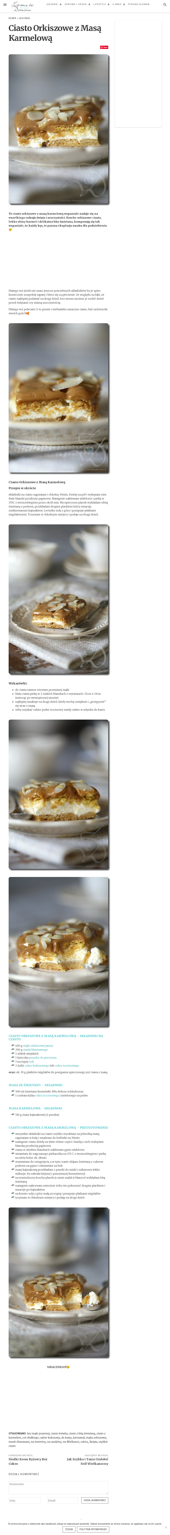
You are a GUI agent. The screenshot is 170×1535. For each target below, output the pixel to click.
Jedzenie (52, 4)
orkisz (84, 1441)
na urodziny (54, 1441)
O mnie (117, 4)
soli (31, 1061)
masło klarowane (19, 1441)
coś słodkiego (30, 1437)
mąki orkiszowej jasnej (38, 1045)
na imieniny (38, 1441)
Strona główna (139, 4)
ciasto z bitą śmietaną (82, 1433)
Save (105, 47)
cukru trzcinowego (67, 1065)
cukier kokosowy (50, 1437)
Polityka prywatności (93, 1529)
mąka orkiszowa (96, 1437)
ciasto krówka (59, 1433)
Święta (93, 1441)
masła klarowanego (35, 1049)
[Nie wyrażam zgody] (166, 1527)
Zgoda (69, 1529)
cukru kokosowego (37, 1065)
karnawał (79, 1437)
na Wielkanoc (71, 1441)
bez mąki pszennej (38, 1433)
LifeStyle (99, 4)
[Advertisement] (58, 260)
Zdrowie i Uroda (76, 4)
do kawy (66, 1437)
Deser (12, 18)
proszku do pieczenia (42, 1057)
